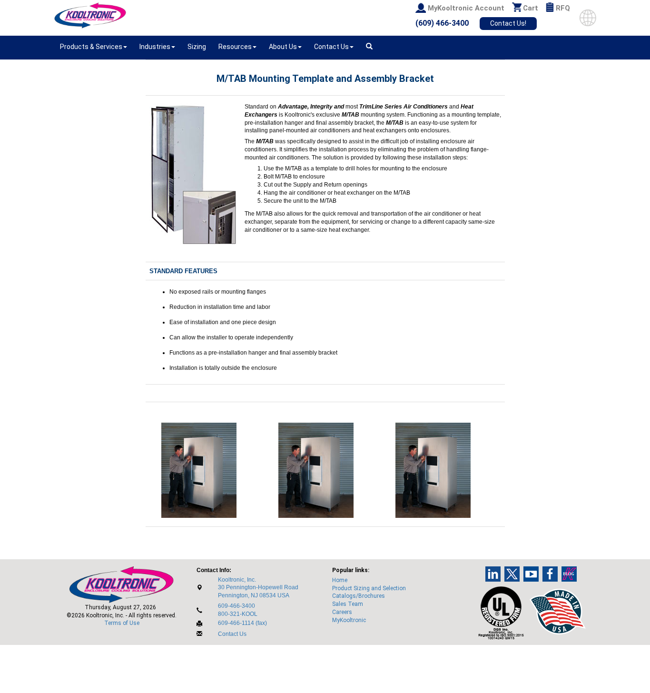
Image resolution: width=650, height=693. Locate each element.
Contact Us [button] (331, 46)
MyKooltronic (349, 620)
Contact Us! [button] (508, 23)
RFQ (563, 8)
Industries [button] (154, 46)
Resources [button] (235, 46)
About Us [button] (283, 46)
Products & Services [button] (91, 46)
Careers (342, 612)
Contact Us (232, 634)
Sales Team (347, 604)
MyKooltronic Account (466, 8)
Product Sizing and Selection (369, 588)
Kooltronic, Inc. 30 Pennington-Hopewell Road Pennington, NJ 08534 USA (258, 587)
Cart (530, 8)
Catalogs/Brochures (358, 596)
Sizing (196, 46)
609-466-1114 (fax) (242, 623)
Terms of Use (121, 623)
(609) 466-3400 (442, 23)
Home (339, 580)
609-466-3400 (236, 606)
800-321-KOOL (237, 614)
